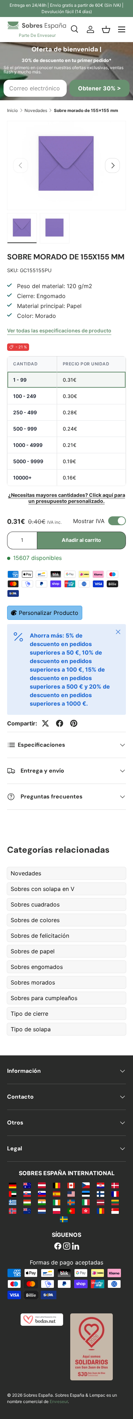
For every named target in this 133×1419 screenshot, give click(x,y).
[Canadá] (71, 1185)
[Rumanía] (100, 1210)
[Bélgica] (56, 1185)
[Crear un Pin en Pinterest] (74, 723)
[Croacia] (100, 1185)
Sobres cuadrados (35, 904)
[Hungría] (27, 1202)
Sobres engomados (37, 966)
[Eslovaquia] (27, 1193)
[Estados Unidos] (71, 1193)
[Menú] (121, 29)
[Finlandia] (100, 1193)
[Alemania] (12, 1185)
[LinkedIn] (75, 1246)
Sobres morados (33, 982)
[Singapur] (115, 1210)
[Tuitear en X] (45, 723)
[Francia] (115, 1193)
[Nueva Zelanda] (27, 1210)
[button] (106, 29)
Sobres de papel (33, 951)
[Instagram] (66, 1246)
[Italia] (85, 1202)
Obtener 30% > (99, 88)
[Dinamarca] (115, 1185)
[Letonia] (100, 1202)
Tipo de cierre (29, 1013)
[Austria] (41, 1185)
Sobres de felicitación (40, 935)
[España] (56, 1193)
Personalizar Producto (48, 612)
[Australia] (27, 1185)
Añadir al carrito (81, 540)
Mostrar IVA (89, 521)
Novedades (35, 110)
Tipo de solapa (31, 1029)
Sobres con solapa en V (42, 888)
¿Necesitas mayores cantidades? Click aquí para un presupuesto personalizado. (66, 498)
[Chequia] (85, 1185)
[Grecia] (12, 1202)
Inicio (12, 110)
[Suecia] (63, 1219)
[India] (41, 1202)
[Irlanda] (56, 1202)
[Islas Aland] (71, 1202)
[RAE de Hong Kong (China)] (85, 1210)
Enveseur (59, 1401)
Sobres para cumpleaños (44, 998)
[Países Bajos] (41, 1210)
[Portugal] (71, 1210)
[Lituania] (115, 1202)
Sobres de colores (35, 920)
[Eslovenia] (41, 1193)
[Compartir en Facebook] (59, 723)
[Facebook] (57, 1246)
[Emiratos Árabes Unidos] (12, 1193)
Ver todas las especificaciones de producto (59, 330)
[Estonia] (85, 1193)
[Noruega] (12, 1210)
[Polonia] (56, 1210)
